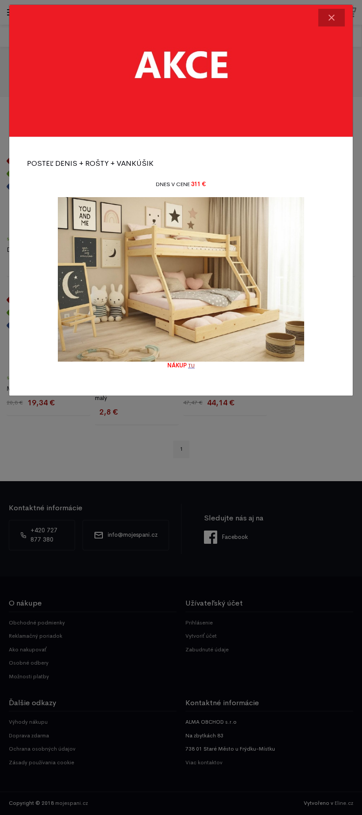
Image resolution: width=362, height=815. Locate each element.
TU (191, 365)
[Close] (331, 17)
